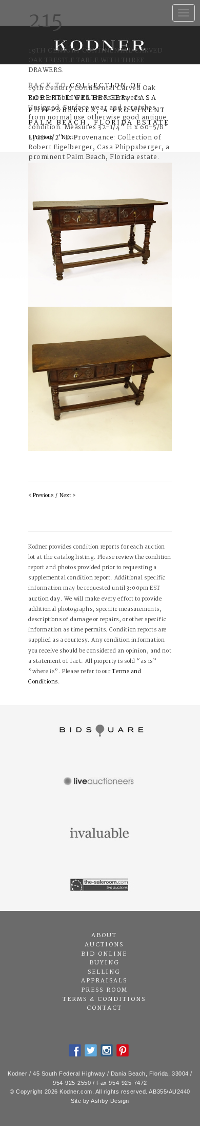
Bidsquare (100, 730)
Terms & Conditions (104, 999)
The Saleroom (100, 885)
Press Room (104, 990)
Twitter (91, 1050)
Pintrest (122, 1050)
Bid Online (104, 954)
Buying (104, 962)
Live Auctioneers (100, 782)
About (104, 935)
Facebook (75, 1050)
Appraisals (104, 981)
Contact (104, 1008)
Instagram (107, 1050)
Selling (104, 972)
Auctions (104, 944)
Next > (67, 495)
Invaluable (100, 833)
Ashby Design (110, 1101)
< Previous (40, 495)
